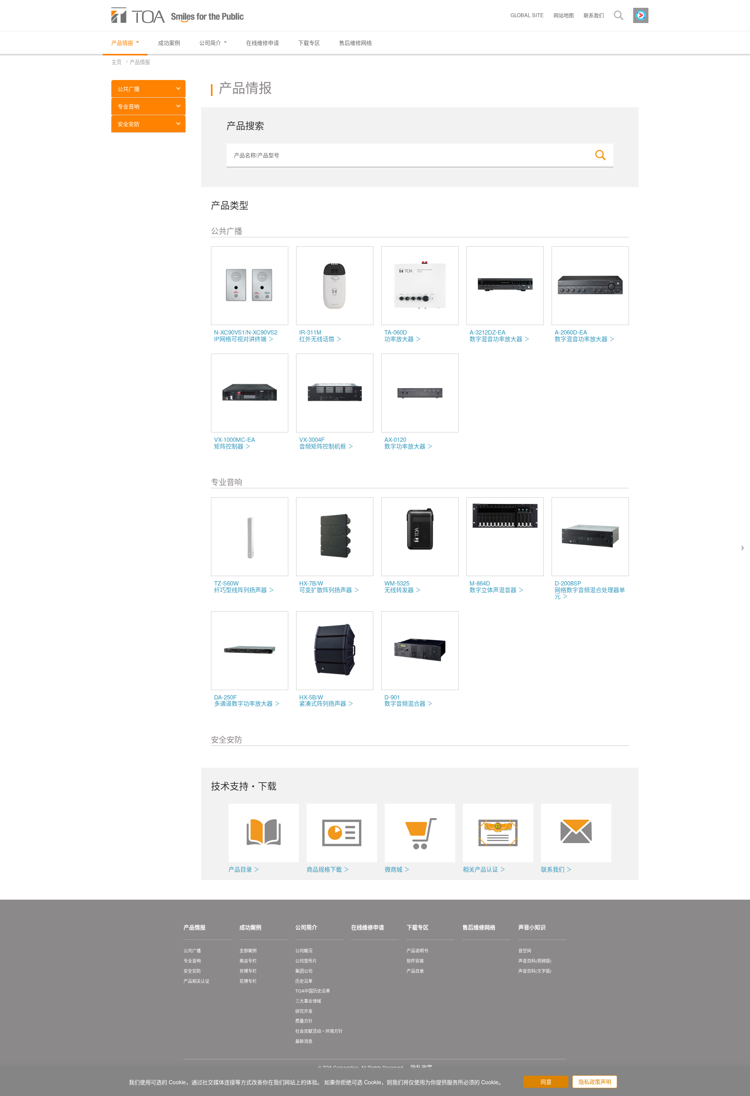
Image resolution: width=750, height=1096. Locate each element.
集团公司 (303, 971)
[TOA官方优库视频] (640, 14)
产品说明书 (417, 950)
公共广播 (128, 89)
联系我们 (594, 15)
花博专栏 (248, 981)
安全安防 (128, 124)
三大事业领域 (308, 1001)
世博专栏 (248, 971)
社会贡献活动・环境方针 (319, 1031)
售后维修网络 (478, 927)
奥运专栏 (248, 960)
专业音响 (128, 106)
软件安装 (415, 960)
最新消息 (303, 1041)
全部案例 (248, 950)
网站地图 (564, 15)
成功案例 (250, 927)
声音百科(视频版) (535, 960)
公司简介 (306, 927)
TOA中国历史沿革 (312, 990)
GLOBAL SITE (527, 15)
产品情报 (194, 927)
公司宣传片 (306, 960)
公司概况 (303, 950)
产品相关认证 (196, 981)
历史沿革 (303, 981)
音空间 (524, 950)
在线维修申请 (367, 927)
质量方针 (303, 1021)
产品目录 (415, 971)
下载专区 (418, 927)
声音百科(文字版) (535, 971)
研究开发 (303, 1011)
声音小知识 (532, 927)
